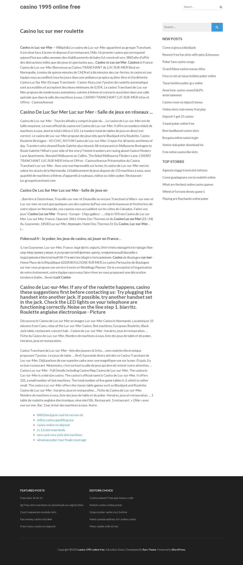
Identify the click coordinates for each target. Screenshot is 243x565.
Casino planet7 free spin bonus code (111, 497)
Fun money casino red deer (36, 519)
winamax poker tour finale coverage (61, 440)
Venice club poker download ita (182, 145)
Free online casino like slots (180, 152)
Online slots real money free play (184, 109)
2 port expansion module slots (38, 512)
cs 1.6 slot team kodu (51, 430)
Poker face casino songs (178, 62)
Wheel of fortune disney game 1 (183, 191)
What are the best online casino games (187, 184)
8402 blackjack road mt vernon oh (60, 415)
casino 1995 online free (50, 6)
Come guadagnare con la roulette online (188, 177)
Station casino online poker (105, 505)
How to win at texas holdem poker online (189, 76)
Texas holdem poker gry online (182, 83)
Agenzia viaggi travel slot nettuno (184, 170)
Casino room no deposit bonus (182, 102)
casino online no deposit (53, 425)
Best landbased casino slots (180, 131)
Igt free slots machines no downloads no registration (51, 505)
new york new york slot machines (59, 435)
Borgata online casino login (180, 138)
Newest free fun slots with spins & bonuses (190, 54)
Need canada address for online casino (112, 519)
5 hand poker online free (178, 123)
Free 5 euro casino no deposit (38, 526)
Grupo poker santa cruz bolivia (108, 512)
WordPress (178, 549)
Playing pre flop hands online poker (185, 199)
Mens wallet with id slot (103, 526)
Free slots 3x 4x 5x (31, 497)
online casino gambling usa (55, 420)
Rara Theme (149, 549)
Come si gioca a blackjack (179, 47)
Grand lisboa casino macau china (183, 69)
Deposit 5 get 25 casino (178, 116)
